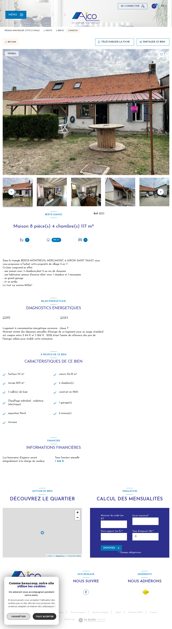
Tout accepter (44, 616)
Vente (48, 31)
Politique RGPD (135, 612)
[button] (160, 191)
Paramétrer (18, 616)
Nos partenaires (78, 612)
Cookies (153, 612)
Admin (118, 612)
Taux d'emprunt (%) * (143, 531)
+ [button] (77, 512)
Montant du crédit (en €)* (112, 517)
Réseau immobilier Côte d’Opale (22, 31)
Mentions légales (100, 612)
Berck (61, 31)
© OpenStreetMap (73, 555)
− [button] (77, 517)
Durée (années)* (140, 516)
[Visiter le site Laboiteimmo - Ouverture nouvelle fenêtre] (91, 620)
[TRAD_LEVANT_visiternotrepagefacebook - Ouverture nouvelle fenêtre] (86, 592)
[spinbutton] (145, 536)
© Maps (59, 555)
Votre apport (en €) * (112, 531)
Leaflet (49, 555)
